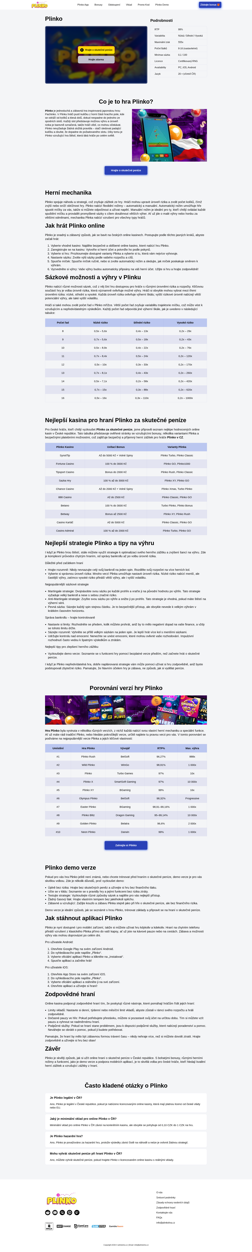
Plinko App (83, 5)
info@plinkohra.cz (165, 1222)
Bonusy (98, 5)
